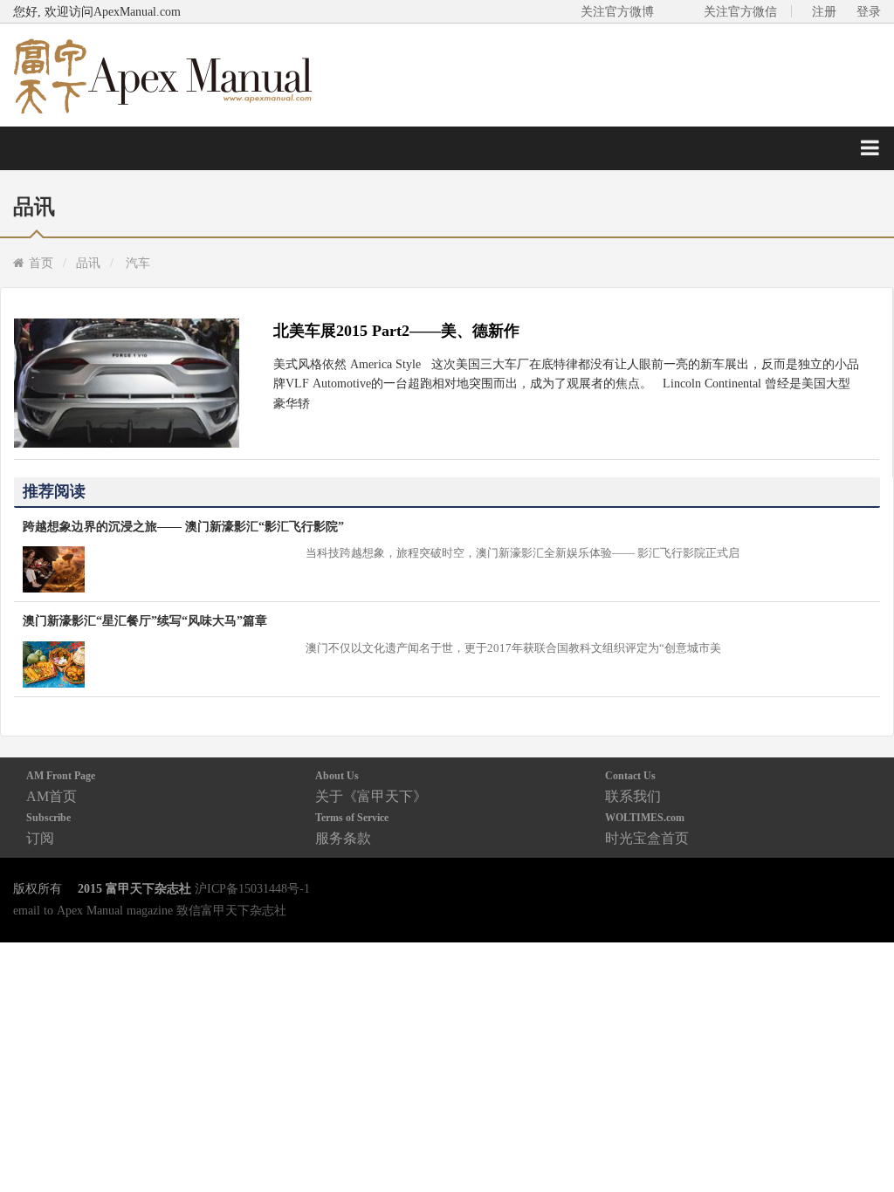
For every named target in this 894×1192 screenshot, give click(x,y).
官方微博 (860, 1137)
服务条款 (352, 828)
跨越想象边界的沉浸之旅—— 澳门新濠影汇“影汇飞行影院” (183, 526)
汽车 (138, 263)
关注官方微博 (617, 11)
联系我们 (633, 787)
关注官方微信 (740, 11)
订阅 (48, 828)
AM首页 (60, 787)
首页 (41, 263)
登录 (868, 11)
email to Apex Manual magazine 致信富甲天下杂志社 (149, 910)
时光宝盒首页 (647, 828)
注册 (824, 11)
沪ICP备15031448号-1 (252, 888)
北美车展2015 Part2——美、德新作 (396, 331)
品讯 (88, 263)
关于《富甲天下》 (371, 787)
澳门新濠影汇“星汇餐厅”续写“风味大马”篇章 (145, 620)
